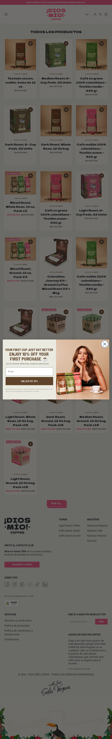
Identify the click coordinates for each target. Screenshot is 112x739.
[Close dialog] (104, 344)
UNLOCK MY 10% (29, 381)
